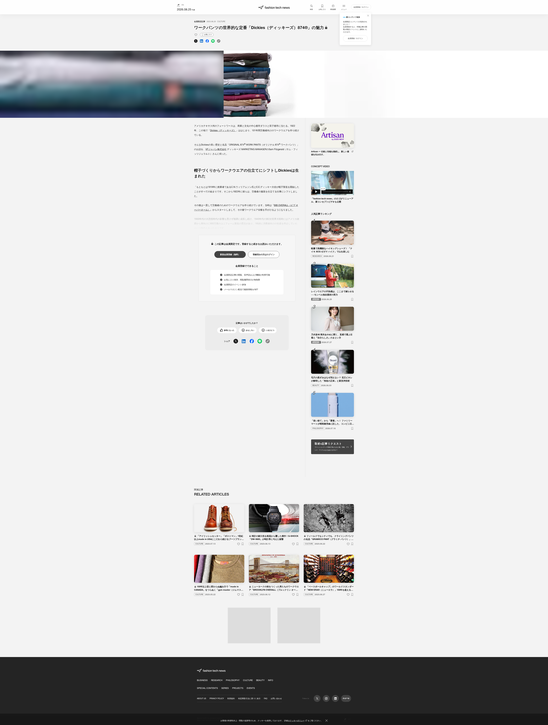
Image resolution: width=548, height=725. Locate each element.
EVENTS (251, 688)
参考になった (229, 330)
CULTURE (221, 21)
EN (183, 5)
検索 (311, 9)
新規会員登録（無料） (230, 254)
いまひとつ (270, 330)
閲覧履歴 (333, 9)
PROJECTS (237, 688)
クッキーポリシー (297, 720)
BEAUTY (260, 680)
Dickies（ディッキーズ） (223, 130)
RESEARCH (216, 680)
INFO (270, 680)
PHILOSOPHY (233, 680)
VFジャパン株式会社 (216, 149)
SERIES (225, 688)
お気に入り (322, 9)
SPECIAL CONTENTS (207, 688)
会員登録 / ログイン (361, 7)
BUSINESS (202, 680)
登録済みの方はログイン (264, 254)
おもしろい (250, 330)
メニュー (344, 9)
